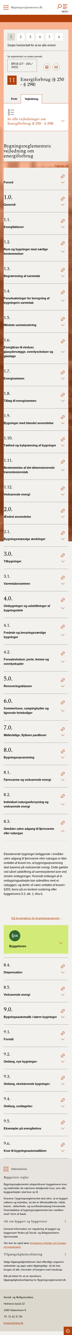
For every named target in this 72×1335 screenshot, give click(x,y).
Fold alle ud (61, 166)
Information (19, 1169)
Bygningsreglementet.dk (26, 7)
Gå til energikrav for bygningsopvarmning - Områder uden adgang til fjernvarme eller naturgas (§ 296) (37, 918)
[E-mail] (56, 67)
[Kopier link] (62, 177)
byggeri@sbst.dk (13, 1323)
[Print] (47, 67)
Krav (14, 98)
